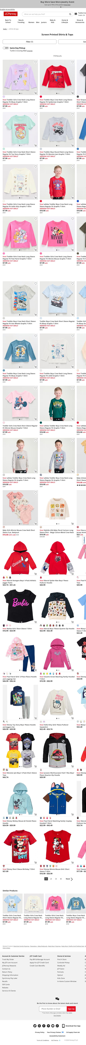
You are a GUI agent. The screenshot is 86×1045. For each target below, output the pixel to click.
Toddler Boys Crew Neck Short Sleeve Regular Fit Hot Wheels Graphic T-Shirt (19, 322)
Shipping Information (10, 975)
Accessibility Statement (57, 1036)
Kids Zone (61, 978)
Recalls (5, 981)
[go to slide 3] (56, 7)
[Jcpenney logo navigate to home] (11, 14)
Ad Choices (54, 1040)
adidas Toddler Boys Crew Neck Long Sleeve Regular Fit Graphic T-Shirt (56, 205)
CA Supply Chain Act (73, 1032)
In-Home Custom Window (66, 981)
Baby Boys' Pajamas (54, 946)
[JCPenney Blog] (57, 1026)
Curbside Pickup (63, 962)
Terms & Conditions (43, 1040)
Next (68, 879)
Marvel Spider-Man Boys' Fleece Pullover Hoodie (54, 581)
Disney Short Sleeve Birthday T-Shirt (19, 869)
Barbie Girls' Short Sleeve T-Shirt (17, 629)
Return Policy (7, 972)
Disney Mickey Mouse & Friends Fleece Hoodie (19, 822)
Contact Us (6, 969)
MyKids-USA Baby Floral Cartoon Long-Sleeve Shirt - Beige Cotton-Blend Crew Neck (57, 531)
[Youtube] (53, 1026)
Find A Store (61, 959)
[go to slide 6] (62, 7)
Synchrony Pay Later (9, 978)
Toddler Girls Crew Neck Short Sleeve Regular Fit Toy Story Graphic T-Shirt (19, 153)
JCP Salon (60, 969)
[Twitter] (35, 1026)
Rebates (5, 988)
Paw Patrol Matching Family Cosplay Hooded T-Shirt (56, 822)
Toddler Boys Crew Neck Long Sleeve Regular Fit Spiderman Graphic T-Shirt (56, 101)
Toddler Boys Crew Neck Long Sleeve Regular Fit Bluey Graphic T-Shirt (19, 374)
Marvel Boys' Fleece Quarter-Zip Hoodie (57, 629)
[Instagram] (39, 1026)
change (29, 51)
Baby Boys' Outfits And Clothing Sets (72, 946)
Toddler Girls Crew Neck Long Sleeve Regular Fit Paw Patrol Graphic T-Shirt (19, 257)
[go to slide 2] (54, 7)
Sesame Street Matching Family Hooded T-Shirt (57, 678)
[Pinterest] (48, 1026)
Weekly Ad (61, 966)
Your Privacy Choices (54, 1032)
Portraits (60, 972)
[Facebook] (44, 1026)
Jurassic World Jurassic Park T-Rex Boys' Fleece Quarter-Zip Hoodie (57, 774)
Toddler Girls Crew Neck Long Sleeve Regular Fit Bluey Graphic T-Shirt (19, 101)
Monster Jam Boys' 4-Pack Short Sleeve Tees (20, 774)
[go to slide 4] (58, 7)
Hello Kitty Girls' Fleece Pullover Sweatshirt (54, 726)
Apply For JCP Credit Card (39, 962)
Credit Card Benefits (37, 966)
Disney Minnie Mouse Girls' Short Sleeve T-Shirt (54, 870)
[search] (71, 14)
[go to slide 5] (60, 7)
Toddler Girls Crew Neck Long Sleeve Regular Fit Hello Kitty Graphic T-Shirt (19, 205)
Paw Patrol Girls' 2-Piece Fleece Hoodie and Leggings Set (20, 678)
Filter (29, 41)
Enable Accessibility (7, 9)
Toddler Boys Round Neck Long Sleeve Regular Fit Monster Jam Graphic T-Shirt (56, 153)
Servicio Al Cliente (9, 991)
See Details (57, 1015)
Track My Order (8, 959)
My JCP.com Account (9, 962)
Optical (60, 975)
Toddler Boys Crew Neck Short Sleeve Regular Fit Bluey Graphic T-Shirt (57, 322)
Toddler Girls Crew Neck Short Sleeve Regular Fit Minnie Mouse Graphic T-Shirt (20, 427)
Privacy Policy (39, 1032)
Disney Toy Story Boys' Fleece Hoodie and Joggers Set (19, 726)
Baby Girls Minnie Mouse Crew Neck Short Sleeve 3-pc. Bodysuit (19, 531)
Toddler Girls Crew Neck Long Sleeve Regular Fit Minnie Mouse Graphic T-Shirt (56, 257)
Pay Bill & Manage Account (40, 959)
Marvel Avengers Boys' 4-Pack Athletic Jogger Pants (19, 581)
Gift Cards (6, 984)
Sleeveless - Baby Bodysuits (38, 946)
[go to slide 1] (52, 7)
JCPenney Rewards (9, 966)
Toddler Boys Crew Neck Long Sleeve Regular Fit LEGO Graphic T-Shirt (56, 374)
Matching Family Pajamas (21, 946)
